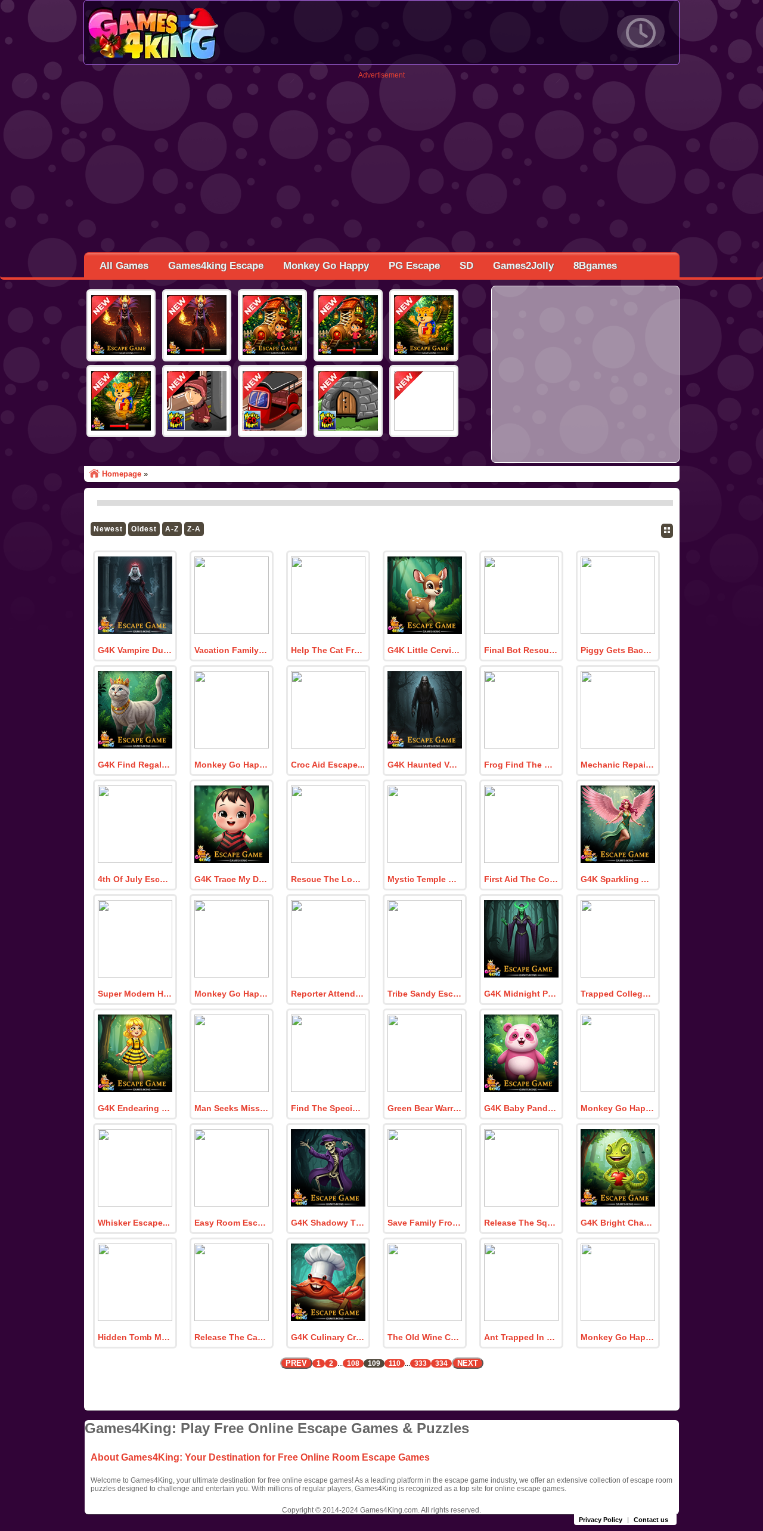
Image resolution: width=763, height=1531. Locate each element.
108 (353, 1363)
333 (420, 1363)
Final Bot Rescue (519, 650)
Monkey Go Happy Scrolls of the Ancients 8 (231, 993)
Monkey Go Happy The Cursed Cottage (231, 764)
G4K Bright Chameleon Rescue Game (618, 1222)
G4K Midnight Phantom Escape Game (521, 993)
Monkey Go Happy (326, 265)
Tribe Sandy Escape (424, 993)
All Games (124, 265)
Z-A (194, 529)
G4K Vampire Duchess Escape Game (135, 650)
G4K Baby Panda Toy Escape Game (521, 1108)
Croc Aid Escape (324, 764)
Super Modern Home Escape (135, 993)
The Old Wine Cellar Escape (424, 1337)
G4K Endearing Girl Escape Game (135, 1108)
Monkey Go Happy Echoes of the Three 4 (618, 1108)
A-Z (172, 529)
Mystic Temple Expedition (424, 879)
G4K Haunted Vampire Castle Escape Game (424, 764)
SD (466, 265)
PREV (296, 1363)
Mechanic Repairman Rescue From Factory (618, 764)
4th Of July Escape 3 (135, 879)
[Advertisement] (381, 162)
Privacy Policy (600, 1519)
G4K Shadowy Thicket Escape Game (328, 1222)
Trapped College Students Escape (618, 993)
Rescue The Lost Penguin (328, 879)
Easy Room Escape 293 (231, 1222)
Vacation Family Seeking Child (231, 650)
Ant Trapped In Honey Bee (521, 1337)
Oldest (144, 529)
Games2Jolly (523, 265)
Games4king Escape (215, 265)
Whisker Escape (130, 1222)
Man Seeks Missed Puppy (231, 1108)
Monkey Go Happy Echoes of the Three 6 (618, 1337)
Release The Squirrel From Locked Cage (521, 1222)
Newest (108, 529)
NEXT (467, 1363)
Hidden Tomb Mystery (135, 1337)
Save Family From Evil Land (424, 1222)
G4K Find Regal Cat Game (135, 764)
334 (441, 1363)
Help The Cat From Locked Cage (328, 650)
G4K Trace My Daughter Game (231, 879)
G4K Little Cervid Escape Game (424, 650)
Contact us (651, 1519)
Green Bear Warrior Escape (424, 1108)
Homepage (121, 473)
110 (395, 1363)
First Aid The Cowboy (521, 879)
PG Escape (414, 265)
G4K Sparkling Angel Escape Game (618, 879)
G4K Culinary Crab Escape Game (328, 1337)
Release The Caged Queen (231, 1337)
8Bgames (595, 265)
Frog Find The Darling (521, 764)
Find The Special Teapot (328, 1108)
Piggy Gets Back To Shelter (618, 650)
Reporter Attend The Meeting (328, 993)
